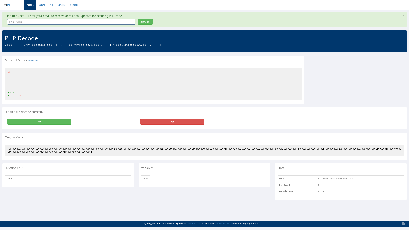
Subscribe (145, 21)
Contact (74, 4)
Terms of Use (194, 223)
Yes (39, 121)
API (51, 4)
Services (61, 4)
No (172, 121)
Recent (41, 4)
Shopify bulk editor (224, 223)
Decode (30, 4)
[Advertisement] (336, 78)
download (33, 60)
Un (8, 5)
